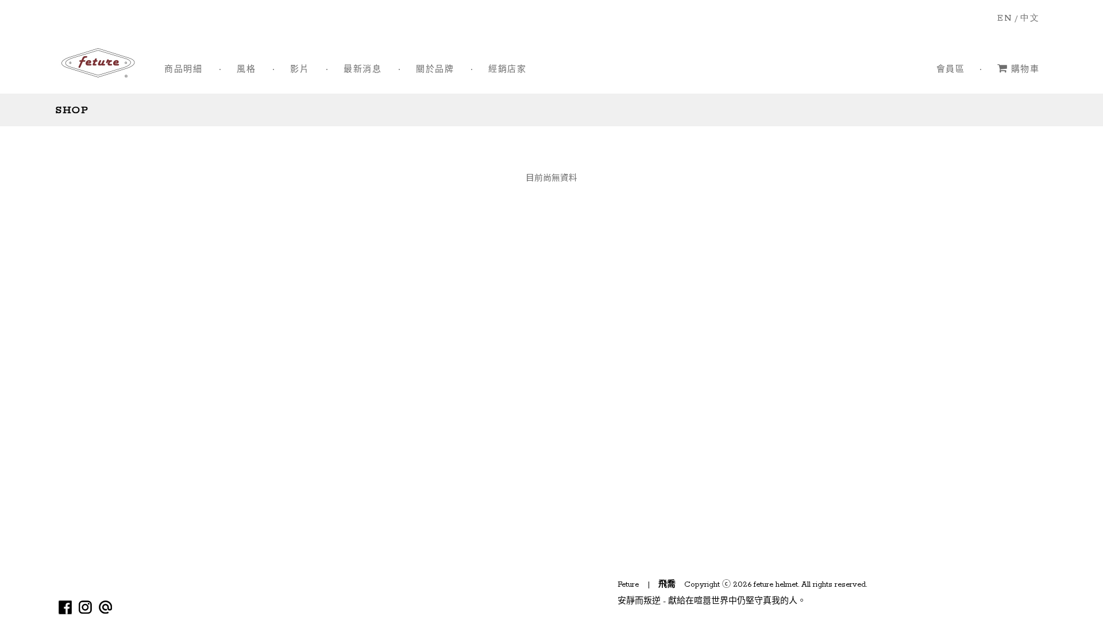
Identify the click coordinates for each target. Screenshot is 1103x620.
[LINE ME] (105, 607)
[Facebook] (65, 607)
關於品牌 (435, 70)
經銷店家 (507, 70)
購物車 (1025, 70)
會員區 (950, 70)
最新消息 (362, 70)
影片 (299, 70)
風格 (246, 70)
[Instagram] (85, 607)
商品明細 (183, 70)
